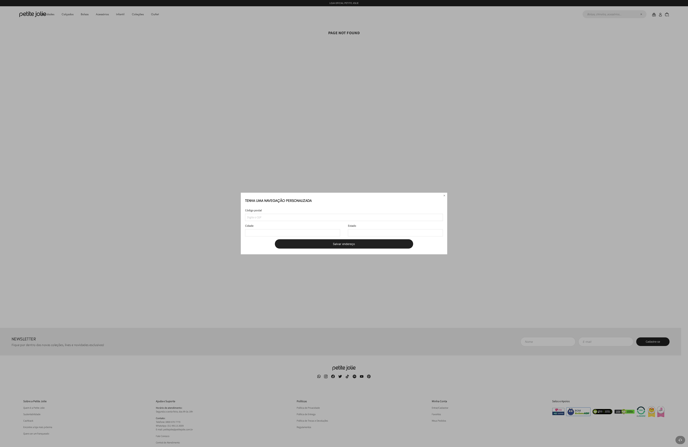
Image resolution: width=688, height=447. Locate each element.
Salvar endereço (344, 244)
